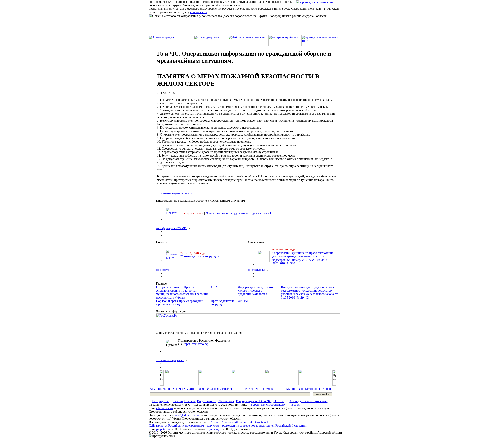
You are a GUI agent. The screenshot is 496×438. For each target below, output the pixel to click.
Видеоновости (206, 401)
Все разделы (160, 401)
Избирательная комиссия (215, 388)
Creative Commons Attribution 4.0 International (239, 422)
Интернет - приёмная (259, 388)
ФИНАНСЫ (246, 301)
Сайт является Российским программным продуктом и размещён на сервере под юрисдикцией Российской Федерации (228, 425)
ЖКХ (214, 287)
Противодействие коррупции (199, 256)
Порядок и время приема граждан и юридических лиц (179, 302)
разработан (163, 429)
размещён (215, 429)
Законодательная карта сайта (308, 401)
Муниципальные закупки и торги (308, 388)
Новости (190, 401)
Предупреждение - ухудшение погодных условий (238, 213)
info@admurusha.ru (187, 415)
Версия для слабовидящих (268, 404)
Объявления (226, 401)
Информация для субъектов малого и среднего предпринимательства (256, 290)
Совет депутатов (184, 388)
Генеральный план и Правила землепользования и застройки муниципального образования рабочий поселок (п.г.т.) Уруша (182, 292)
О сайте (279, 401)
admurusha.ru (198, 12)
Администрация (160, 388)
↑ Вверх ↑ (295, 404)
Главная (178, 401)
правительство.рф (196, 344)
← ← (177, 193)
